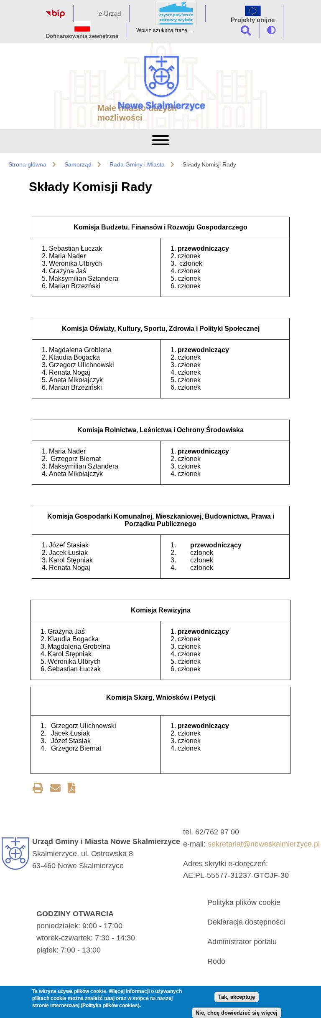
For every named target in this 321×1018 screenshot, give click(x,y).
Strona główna (27, 164)
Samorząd (78, 164)
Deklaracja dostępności (246, 922)
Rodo (216, 961)
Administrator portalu (242, 941)
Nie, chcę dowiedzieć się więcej (237, 1013)
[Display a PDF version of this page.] (72, 789)
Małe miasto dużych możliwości (137, 112)
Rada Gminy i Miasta (137, 164)
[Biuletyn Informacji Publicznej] (55, 15)
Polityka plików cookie (243, 902)
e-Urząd (110, 13)
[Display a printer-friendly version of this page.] (38, 789)
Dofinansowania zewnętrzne (82, 36)
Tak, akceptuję (236, 997)
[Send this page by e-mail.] (55, 789)
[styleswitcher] (271, 30)
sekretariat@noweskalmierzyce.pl (264, 844)
